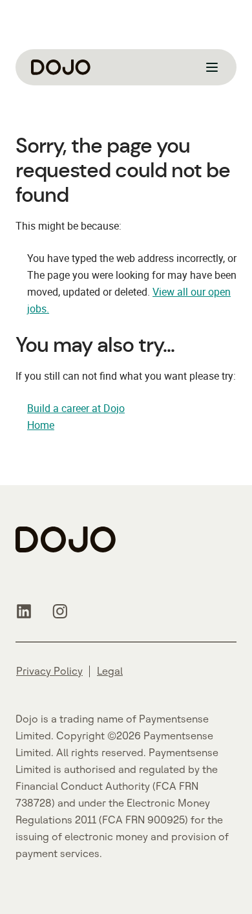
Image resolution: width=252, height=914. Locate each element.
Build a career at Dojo (76, 408)
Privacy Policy (49, 671)
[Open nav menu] (212, 67)
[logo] (60, 67)
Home (40, 425)
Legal (110, 671)
